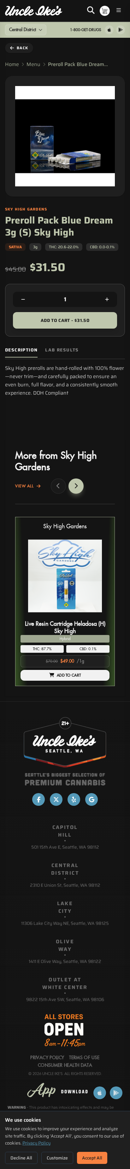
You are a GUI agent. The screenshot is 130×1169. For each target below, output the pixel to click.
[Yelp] (74, 799)
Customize (57, 1157)
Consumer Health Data (65, 1065)
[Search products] (91, 11)
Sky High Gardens (65, 526)
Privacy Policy (36, 1142)
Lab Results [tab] (62, 350)
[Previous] (58, 486)
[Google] (91, 799)
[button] (65, 601)
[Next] (76, 486)
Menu (33, 64)
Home (12, 64)
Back (22, 48)
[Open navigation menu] (118, 11)
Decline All (21, 1157)
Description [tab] (21, 350)
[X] (56, 799)
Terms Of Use (84, 1057)
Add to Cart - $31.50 (65, 320)
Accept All (92, 1157)
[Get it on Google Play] (120, 29)
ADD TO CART (69, 675)
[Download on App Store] (109, 29)
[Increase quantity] (107, 299)
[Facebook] (38, 799)
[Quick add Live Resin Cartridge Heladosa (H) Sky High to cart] (99, 615)
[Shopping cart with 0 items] (105, 11)
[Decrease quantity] (23, 299)
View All (24, 486)
